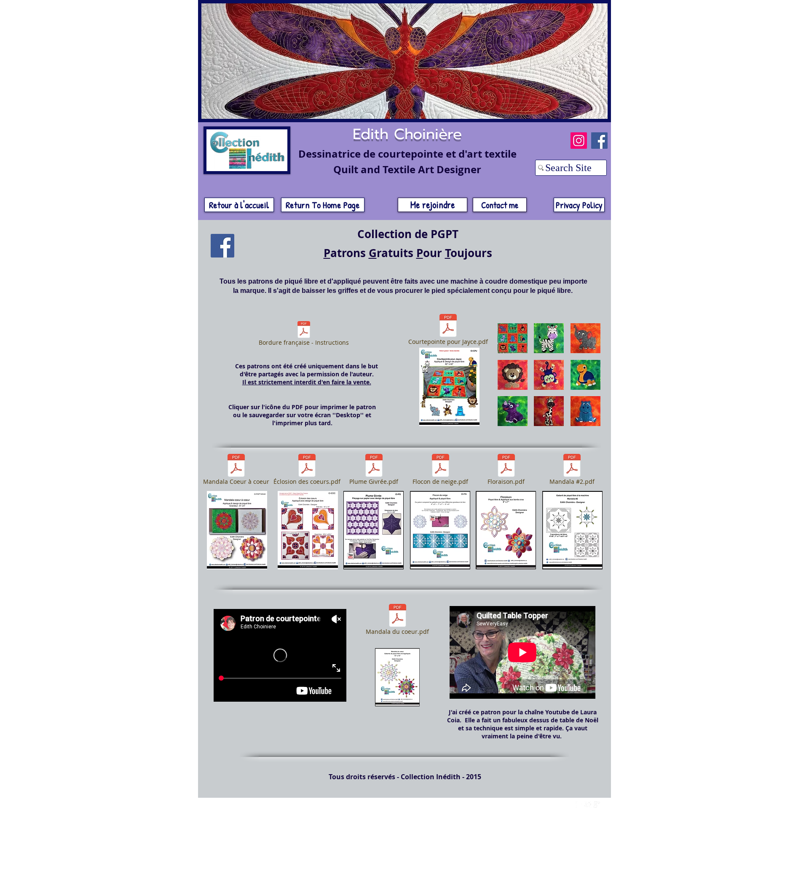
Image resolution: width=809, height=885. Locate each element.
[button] (513, 338)
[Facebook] (599, 140)
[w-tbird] (587, 804)
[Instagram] (579, 140)
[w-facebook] (579, 804)
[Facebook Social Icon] (222, 245)
